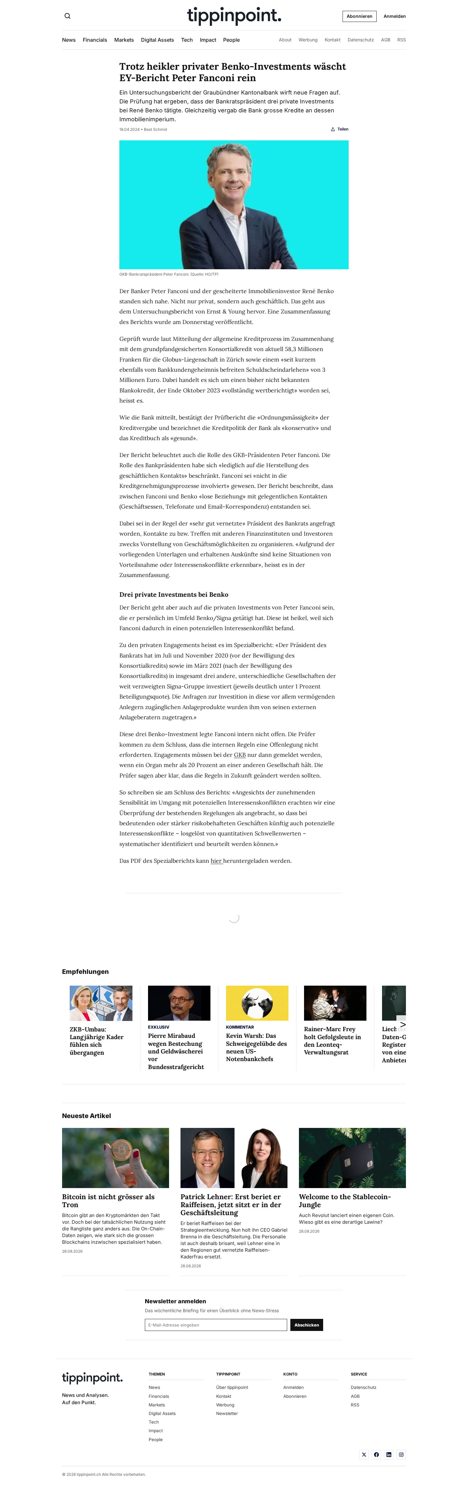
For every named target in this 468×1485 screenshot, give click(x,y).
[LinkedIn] (389, 1455)
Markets (124, 40)
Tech (187, 40)
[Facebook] (376, 1455)
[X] (364, 1455)
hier (217, 860)
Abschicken (306, 1324)
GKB (240, 754)
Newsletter (227, 1413)
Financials (95, 40)
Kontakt (333, 39)
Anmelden (395, 16)
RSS (401, 39)
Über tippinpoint (232, 1387)
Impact (208, 40)
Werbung (308, 39)
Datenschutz (361, 39)
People (231, 40)
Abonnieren (359, 16)
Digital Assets (157, 40)
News (69, 40)
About (285, 39)
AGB (385, 39)
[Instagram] (401, 1455)
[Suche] (67, 16)
